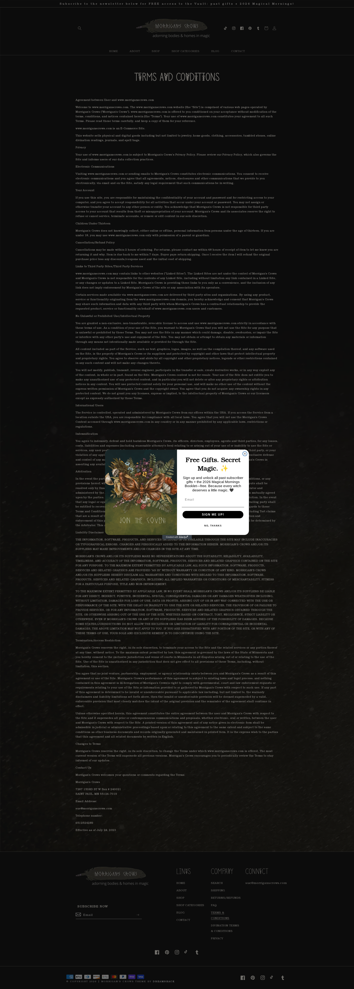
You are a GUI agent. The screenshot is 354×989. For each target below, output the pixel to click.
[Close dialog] (245, 453)
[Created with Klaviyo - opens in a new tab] (177, 537)
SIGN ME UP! (213, 514)
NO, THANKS (213, 525)
